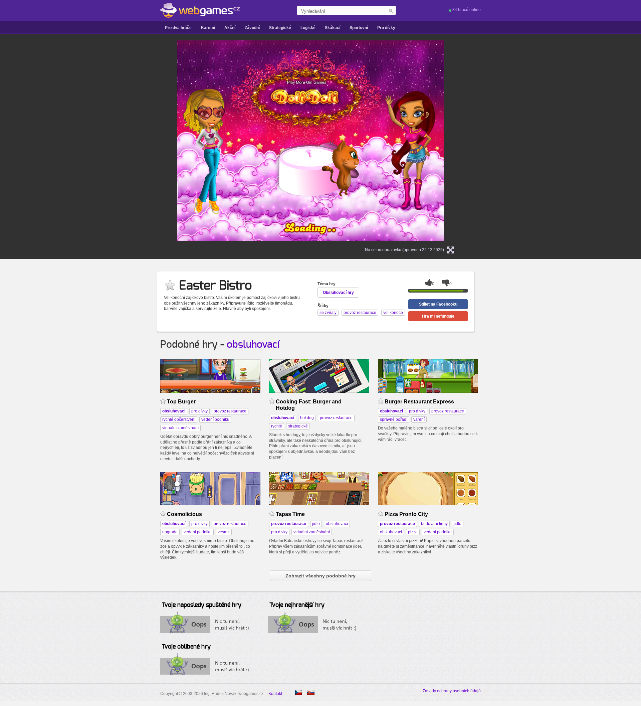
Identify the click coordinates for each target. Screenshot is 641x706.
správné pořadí (393, 419)
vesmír (224, 532)
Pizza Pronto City (406, 514)
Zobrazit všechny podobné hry (320, 575)
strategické (298, 426)
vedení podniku (215, 419)
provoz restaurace (230, 411)
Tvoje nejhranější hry (297, 605)
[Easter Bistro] (310, 692)
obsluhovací (253, 345)
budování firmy (434, 523)
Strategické (280, 27)
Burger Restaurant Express (419, 401)
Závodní (252, 27)
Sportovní (359, 27)
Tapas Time (290, 514)
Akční (229, 27)
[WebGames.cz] (200, 10)
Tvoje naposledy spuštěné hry (201, 605)
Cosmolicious (184, 514)
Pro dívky (386, 27)
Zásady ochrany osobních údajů (452, 691)
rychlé (276, 426)
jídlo (316, 523)
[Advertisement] (93, 140)
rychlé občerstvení (178, 419)
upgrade (170, 532)
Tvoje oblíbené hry (186, 647)
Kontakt (275, 693)
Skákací (332, 27)
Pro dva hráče (178, 27)
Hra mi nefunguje (438, 316)
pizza (413, 532)
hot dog (307, 417)
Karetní (208, 27)
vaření (419, 419)
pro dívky (199, 411)
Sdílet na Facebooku (438, 304)
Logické (307, 27)
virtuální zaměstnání (180, 427)
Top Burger (181, 401)
